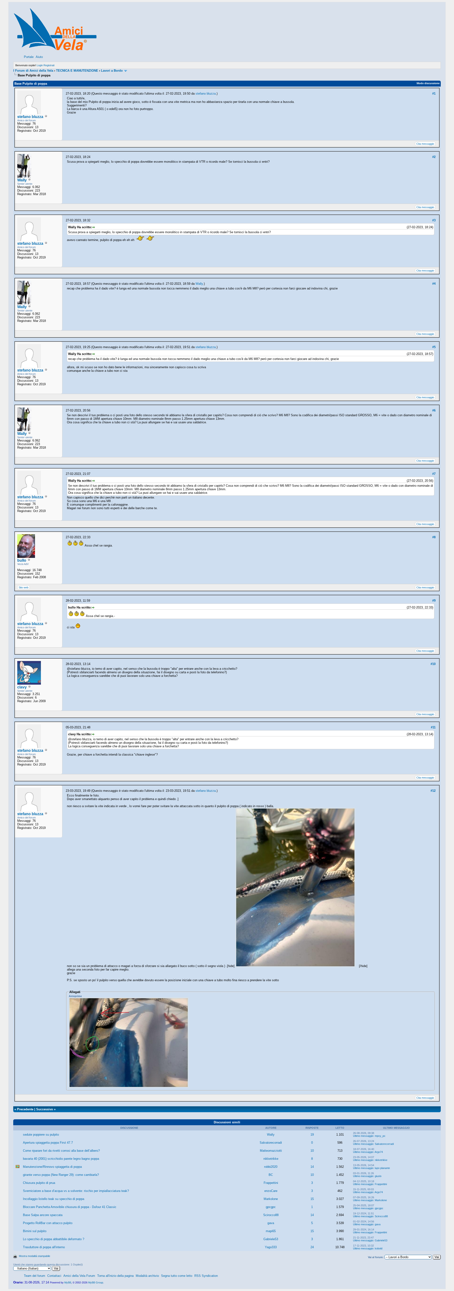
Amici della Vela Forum (79, 1276)
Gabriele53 (270, 1239)
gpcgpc (271, 1207)
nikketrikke (270, 1158)
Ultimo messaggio (363, 1135)
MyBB (67, 1282)
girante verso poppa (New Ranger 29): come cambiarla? (61, 1175)
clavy (22, 687)
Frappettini (271, 1183)
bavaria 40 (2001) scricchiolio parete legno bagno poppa (61, 1158)
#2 (434, 157)
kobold (378, 1248)
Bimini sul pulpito (34, 1231)
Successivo (44, 1109)
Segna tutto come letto (176, 1276)
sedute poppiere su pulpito (41, 1134)
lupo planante (382, 1168)
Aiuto (39, 57)
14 (312, 1166)
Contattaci (54, 1276)
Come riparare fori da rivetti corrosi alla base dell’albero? (61, 1150)
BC (271, 1175)
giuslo (378, 1176)
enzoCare (270, 1191)
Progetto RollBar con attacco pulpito (47, 1223)
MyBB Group (95, 1282)
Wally (22, 180)
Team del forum (34, 1276)
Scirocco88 (271, 1215)
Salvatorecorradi (271, 1142)
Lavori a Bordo (112, 70)
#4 (434, 283)
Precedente (25, 1109)
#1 (434, 93)
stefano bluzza (30, 117)
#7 (434, 474)
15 (312, 1199)
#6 (434, 410)
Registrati (49, 65)
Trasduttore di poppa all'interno (44, 1247)
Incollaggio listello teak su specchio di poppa (53, 1199)
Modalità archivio (147, 1276)
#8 (434, 537)
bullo (21, 560)
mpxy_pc (380, 1135)
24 (312, 1247)
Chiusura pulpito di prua (39, 1183)
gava (270, 1223)
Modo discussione (428, 83)
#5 (434, 347)
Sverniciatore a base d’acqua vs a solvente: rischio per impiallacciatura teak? (76, 1191)
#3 (434, 220)
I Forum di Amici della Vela (33, 70)
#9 (434, 600)
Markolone (271, 1199)
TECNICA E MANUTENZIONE (77, 70)
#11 (433, 727)
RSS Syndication (206, 1276)
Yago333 (271, 1247)
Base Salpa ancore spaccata (42, 1215)
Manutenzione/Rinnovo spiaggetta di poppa (52, 1166)
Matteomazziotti (271, 1150)
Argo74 (379, 1152)
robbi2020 (270, 1166)
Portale (29, 57)
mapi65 (271, 1231)
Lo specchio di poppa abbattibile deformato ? (53, 1239)
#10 (433, 664)
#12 (433, 790)
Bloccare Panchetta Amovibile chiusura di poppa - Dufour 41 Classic (69, 1207)
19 (312, 1134)
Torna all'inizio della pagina (115, 1276)
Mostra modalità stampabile (34, 1256)
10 (312, 1150)
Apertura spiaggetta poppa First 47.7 (48, 1142)
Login (40, 65)
